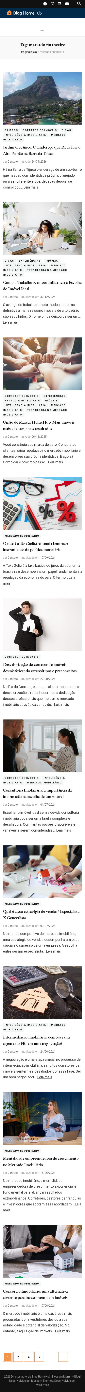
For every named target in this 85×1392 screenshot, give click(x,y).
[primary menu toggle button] (43, 32)
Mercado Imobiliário (22, 536)
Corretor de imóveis (40, 130)
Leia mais (31, 187)
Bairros (11, 130)
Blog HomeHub (41, 1376)
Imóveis (51, 260)
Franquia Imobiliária (22, 400)
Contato (13, 161)
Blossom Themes (42, 1380)
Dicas (66, 130)
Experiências (30, 260)
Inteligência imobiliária (25, 135)
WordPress (42, 1384)
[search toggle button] (79, 3)
